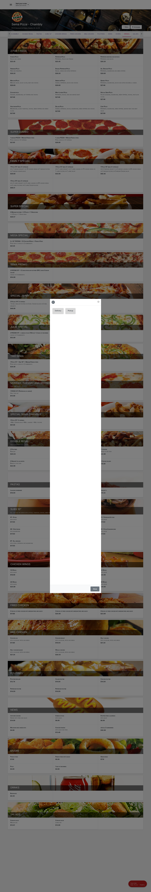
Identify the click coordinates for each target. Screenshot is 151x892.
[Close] (98, 302)
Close (95, 589)
